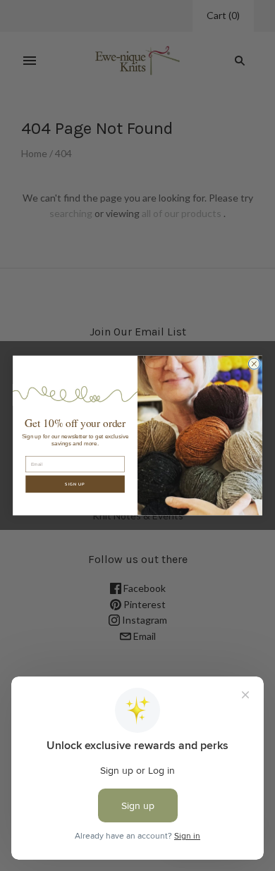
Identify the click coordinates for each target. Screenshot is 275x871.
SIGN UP (75, 484)
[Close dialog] (253, 363)
